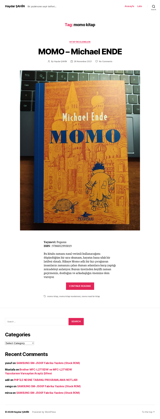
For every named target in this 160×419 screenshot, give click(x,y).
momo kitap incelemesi (69, 296)
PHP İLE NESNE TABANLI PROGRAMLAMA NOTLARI (46, 379)
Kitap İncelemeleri (80, 42)
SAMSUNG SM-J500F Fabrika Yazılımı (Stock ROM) (48, 363)
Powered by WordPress (44, 412)
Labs (139, 6)
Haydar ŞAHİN (15, 6)
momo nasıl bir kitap (91, 296)
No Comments (105, 61)
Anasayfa (129, 6)
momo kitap (52, 296)
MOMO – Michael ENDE (80, 51)
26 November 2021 (83, 61)
